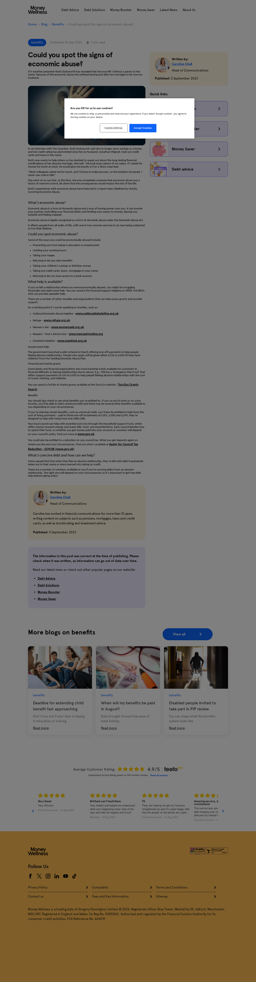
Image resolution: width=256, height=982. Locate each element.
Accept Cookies (143, 128)
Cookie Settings (114, 127)
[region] (129, 118)
